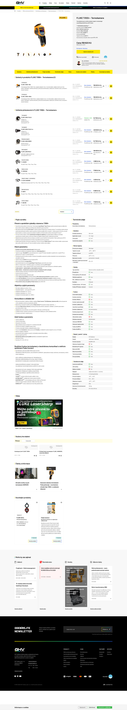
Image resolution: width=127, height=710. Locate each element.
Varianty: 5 (19, 515)
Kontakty (85, 3)
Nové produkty (67, 664)
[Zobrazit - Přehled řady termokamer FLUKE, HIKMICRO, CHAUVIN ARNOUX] (51, 447)
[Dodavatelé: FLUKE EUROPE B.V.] (63, 18)
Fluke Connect (45, 517)
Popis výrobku (46, 72)
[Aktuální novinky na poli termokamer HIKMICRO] (26, 478)
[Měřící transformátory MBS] (101, 593)
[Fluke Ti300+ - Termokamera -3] (41, 35)
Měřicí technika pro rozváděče (100, 7)
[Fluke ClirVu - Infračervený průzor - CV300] (27, 508)
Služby (50, 3)
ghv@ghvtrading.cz (32, 663)
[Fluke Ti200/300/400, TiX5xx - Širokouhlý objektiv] (18, 142)
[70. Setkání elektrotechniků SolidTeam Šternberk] (26, 590)
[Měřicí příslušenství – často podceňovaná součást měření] (101, 575)
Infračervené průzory (22, 519)
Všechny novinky (68, 608)
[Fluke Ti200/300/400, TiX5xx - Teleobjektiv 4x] (18, 131)
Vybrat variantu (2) (88, 51)
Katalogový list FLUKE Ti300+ (22, 451)
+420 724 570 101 (103, 60)
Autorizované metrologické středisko (88, 658)
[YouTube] (20, 676)
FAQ (81, 666)
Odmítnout (92, 707)
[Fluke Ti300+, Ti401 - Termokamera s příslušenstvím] (18, 86)
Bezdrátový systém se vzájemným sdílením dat (49, 520)
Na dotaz (35, 537)
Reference (82, 660)
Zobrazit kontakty (18, 671)
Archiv (65, 666)
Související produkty (104, 72)
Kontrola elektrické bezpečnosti (51, 7)
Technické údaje (59, 72)
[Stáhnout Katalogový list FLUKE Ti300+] (36, 455)
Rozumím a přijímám (104, 707)
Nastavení (83, 707)
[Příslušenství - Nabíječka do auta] (18, 180)
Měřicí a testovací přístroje (26, 7)
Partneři (73, 3)
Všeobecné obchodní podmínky (87, 664)
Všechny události (18, 608)
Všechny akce (43, 608)
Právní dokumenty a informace (87, 662)
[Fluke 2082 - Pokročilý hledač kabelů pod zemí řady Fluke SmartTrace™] (76, 576)
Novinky (70, 562)
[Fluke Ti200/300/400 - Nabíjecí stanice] (18, 202)
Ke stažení (61, 3)
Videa (69, 72)
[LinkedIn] (17, 676)
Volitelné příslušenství (32, 72)
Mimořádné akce (47, 562)
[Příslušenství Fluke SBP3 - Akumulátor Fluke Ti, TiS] (18, 191)
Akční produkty (67, 662)
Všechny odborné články (95, 608)
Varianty (19, 72)
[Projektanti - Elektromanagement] (26, 573)
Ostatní (109, 649)
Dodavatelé (101, 652)
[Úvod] (39, 3)
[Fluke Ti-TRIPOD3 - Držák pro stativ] (18, 171)
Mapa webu (109, 654)
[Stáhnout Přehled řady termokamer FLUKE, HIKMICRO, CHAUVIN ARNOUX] (61, 455)
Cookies (109, 652)
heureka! (105, 676)
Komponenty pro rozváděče (75, 7)
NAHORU (17, 211)
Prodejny (101, 656)
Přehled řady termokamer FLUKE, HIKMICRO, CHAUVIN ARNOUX (50, 452)
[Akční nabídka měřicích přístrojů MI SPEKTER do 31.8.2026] (51, 572)
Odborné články (97, 562)
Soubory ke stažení (81, 72)
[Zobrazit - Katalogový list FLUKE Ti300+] (26, 447)
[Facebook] (15, 676)
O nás (55, 3)
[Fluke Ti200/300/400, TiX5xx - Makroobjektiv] (18, 152)
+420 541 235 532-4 (32, 661)
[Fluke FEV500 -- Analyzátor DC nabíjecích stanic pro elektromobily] (76, 597)
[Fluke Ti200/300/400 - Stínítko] (18, 162)
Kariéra (79, 3)
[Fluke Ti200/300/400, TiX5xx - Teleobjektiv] (18, 119)
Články (67, 3)
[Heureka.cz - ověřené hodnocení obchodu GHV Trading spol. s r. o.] (105, 57)
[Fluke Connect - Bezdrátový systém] (51, 508)
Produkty (45, 3)
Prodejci (101, 654)
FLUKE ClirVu (20, 517)
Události (19, 562)
